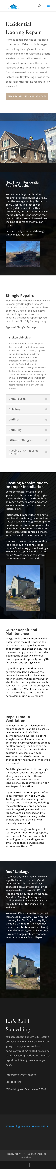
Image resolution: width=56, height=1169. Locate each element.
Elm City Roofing (29, 321)
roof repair (26, 234)
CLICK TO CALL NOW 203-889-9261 (27, 96)
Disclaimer (26, 1157)
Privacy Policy (14, 1153)
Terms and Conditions (35, 1153)
